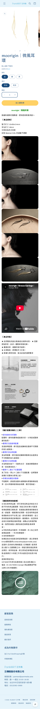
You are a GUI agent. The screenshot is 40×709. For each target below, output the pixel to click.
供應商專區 (8, 659)
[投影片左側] (15, 50)
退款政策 (32, 700)
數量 (3, 90)
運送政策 (7, 634)
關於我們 (7, 639)
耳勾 (5, 85)
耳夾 (14, 85)
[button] (4, 3)
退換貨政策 (8, 620)
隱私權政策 (8, 629)
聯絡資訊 (28, 703)
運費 (9, 69)
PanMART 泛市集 (15, 700)
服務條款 (7, 624)
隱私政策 (25, 700)
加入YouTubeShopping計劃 (14, 654)
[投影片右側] (24, 50)
